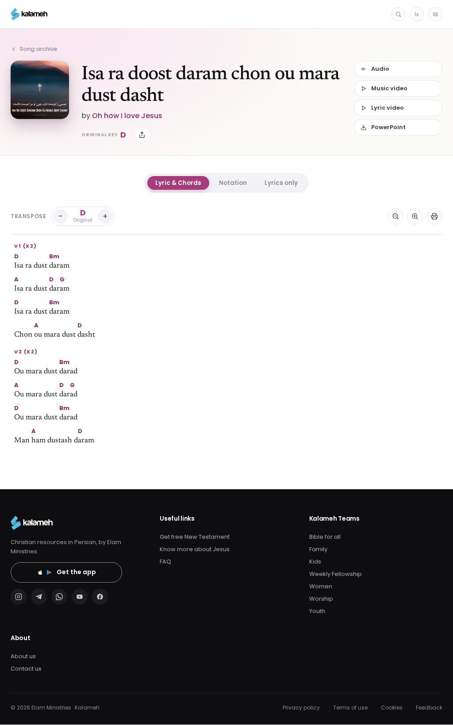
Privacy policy (301, 707)
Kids (315, 561)
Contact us (26, 668)
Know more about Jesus (195, 549)
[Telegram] (39, 597)
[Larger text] (415, 216)
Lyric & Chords (178, 183)
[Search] (398, 14)
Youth (317, 611)
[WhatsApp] (59, 597)
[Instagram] (19, 597)
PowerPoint (388, 127)
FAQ (165, 561)
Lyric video (387, 108)
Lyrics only (281, 183)
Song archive (38, 49)
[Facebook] (100, 597)
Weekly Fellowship (335, 574)
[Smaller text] (395, 216)
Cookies (392, 707)
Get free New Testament (195, 537)
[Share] (142, 135)
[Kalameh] (29, 14)
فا (417, 14)
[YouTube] (80, 597)
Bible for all (325, 537)
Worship (321, 599)
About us (23, 656)
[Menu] (435, 14)
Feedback (429, 707)
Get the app (76, 572)
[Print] (434, 216)
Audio (380, 69)
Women (320, 586)
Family (318, 549)
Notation (233, 183)
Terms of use (350, 707)
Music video (389, 88)
